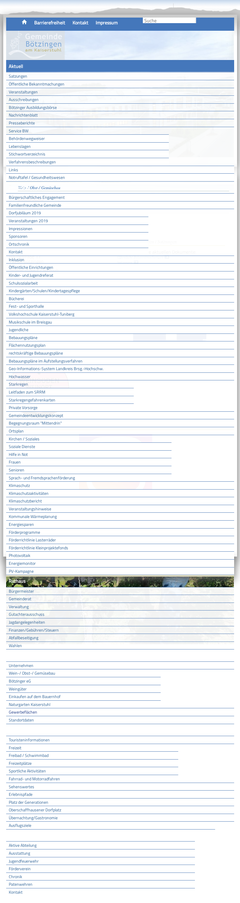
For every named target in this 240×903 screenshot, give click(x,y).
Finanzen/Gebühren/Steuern (34, 630)
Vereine (205, 835)
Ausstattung (19, 853)
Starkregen (18, 384)
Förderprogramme (24, 532)
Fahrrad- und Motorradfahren (34, 779)
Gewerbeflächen (23, 712)
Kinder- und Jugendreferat (31, 275)
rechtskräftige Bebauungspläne (36, 353)
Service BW (18, 131)
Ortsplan (16, 431)
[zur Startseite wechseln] (35, 56)
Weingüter (18, 689)
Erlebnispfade (20, 794)
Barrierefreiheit (49, 22)
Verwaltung (19, 606)
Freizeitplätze (20, 763)
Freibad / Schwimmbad (29, 755)
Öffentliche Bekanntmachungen (36, 84)
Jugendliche (18, 329)
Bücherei (16, 298)
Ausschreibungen (24, 99)
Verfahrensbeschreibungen (32, 162)
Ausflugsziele (20, 825)
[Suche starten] (195, 20)
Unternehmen (21, 665)
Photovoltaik (19, 555)
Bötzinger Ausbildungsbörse (33, 107)
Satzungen (18, 76)
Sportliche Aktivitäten (27, 771)
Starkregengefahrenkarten (32, 400)
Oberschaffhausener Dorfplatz (35, 810)
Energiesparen (21, 524)
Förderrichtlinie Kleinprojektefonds (38, 548)
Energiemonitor (22, 563)
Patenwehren (20, 884)
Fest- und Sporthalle (26, 306)
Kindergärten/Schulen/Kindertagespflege (44, 291)
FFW (13, 835)
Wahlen (15, 645)
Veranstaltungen (23, 92)
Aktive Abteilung (23, 845)
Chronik (15, 876)
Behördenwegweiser (27, 138)
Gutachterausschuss (26, 614)
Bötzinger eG (20, 681)
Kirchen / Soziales (24, 439)
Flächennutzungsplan (27, 345)
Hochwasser (19, 376)
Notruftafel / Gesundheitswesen (37, 177)
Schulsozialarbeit (23, 283)
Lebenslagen (20, 146)
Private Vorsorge (23, 407)
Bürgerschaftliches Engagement (37, 197)
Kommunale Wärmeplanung (33, 516)
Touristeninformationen (29, 740)
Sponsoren (18, 236)
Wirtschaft (19, 655)
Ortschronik (19, 244)
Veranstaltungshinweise (30, 509)
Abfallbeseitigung (23, 638)
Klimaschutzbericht (25, 501)
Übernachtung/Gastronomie (33, 818)
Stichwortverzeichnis (27, 154)
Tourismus (19, 729)
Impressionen (20, 228)
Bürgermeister (21, 591)
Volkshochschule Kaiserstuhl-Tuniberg (41, 314)
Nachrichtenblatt (23, 115)
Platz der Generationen (28, 802)
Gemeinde (19, 187)
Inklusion (16, 259)
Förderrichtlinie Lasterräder (32, 540)
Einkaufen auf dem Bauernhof (35, 696)
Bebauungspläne (23, 337)
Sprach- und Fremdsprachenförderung (42, 478)
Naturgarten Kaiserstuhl (29, 704)
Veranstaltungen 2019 (28, 221)
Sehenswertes (21, 787)
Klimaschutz (19, 485)
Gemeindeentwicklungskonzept (36, 415)
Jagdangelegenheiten (27, 622)
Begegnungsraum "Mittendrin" (35, 423)
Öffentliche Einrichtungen (31, 267)
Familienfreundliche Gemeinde (35, 205)
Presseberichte (22, 123)
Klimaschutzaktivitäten (29, 493)
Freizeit (15, 748)
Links (13, 170)
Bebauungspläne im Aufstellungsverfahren (46, 361)
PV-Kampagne (21, 571)
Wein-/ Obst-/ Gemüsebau (32, 673)
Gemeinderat (20, 599)
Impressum (107, 22)
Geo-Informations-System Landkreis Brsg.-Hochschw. (56, 368)
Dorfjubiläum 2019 (25, 213)
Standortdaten (21, 720)
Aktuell (16, 66)
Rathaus (17, 580)
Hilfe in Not (18, 454)
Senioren (16, 470)
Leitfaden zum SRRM (27, 392)
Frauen (15, 462)
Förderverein (20, 869)
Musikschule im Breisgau (30, 322)
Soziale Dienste (22, 446)
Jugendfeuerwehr (24, 861)
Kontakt (80, 22)
